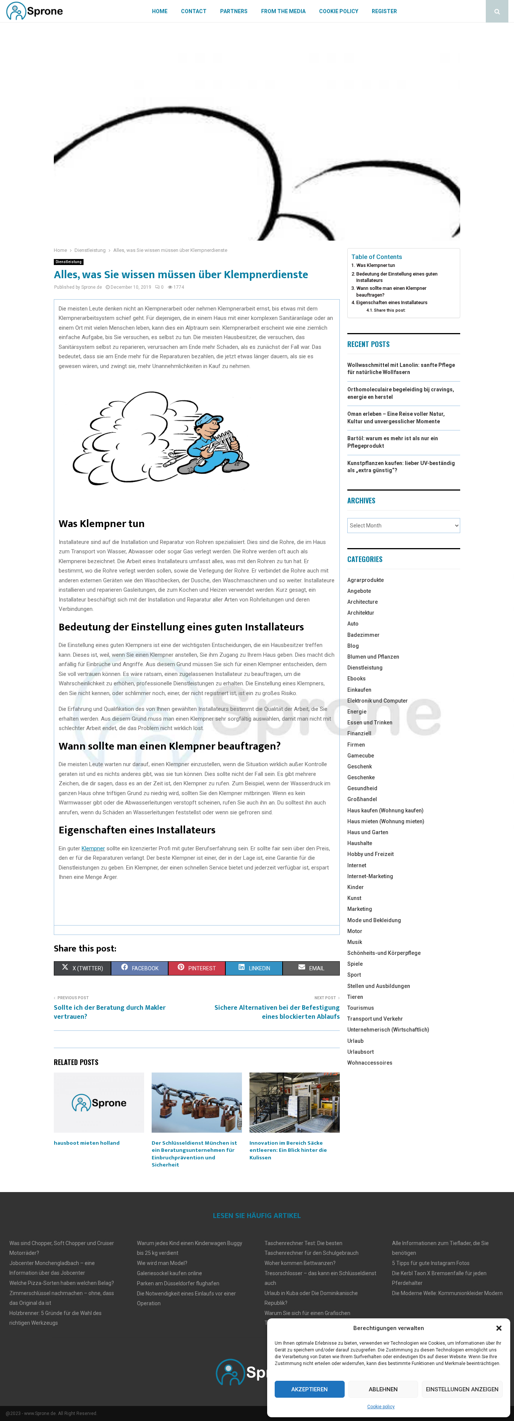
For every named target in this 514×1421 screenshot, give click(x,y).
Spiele (355, 964)
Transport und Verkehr (375, 1019)
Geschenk (359, 767)
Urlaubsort (360, 1052)
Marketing (359, 909)
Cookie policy (381, 1406)
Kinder (355, 887)
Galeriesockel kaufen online (169, 1273)
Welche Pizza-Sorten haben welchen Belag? (61, 1283)
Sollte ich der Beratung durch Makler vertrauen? (110, 1012)
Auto (353, 624)
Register (384, 11)
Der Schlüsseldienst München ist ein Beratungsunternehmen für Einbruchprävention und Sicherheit (194, 1154)
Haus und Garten (367, 832)
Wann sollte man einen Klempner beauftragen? (391, 291)
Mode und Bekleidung (374, 920)
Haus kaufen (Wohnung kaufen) (385, 810)
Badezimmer (363, 635)
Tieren (355, 997)
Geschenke (361, 777)
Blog (353, 646)
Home (159, 11)
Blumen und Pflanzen (373, 657)
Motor (354, 931)
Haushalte (359, 843)
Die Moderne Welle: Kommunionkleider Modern (447, 1293)
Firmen (356, 745)
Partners (234, 11)
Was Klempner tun (375, 265)
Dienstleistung (69, 262)
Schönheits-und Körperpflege (384, 953)
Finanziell (359, 733)
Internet (356, 865)
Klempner (93, 848)
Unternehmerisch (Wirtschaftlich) (388, 1030)
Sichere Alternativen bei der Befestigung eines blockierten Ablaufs (277, 1012)
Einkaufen (359, 690)
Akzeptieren (309, 1389)
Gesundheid (362, 788)
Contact (194, 11)
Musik (354, 942)
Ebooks (356, 679)
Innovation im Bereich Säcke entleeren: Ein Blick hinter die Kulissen (288, 1150)
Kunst (354, 898)
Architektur (360, 613)
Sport (354, 975)
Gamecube (360, 756)
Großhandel (362, 799)
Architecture (362, 602)
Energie (356, 712)
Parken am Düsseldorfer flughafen (178, 1283)
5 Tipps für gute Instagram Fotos (431, 1263)
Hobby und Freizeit (370, 854)
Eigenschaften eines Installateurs (391, 302)
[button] (499, 1328)
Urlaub (355, 1041)
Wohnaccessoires (369, 1063)
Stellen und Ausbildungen (378, 986)
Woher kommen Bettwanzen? (300, 1263)
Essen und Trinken (369, 723)
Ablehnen (383, 1389)
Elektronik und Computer (377, 701)
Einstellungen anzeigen (462, 1389)
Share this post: (390, 310)
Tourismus (360, 1008)
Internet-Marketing (370, 876)
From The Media (283, 11)
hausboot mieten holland (87, 1143)
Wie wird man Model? (162, 1263)
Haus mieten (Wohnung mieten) (385, 821)
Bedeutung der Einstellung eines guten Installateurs (397, 277)
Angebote (359, 591)
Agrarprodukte (365, 580)
